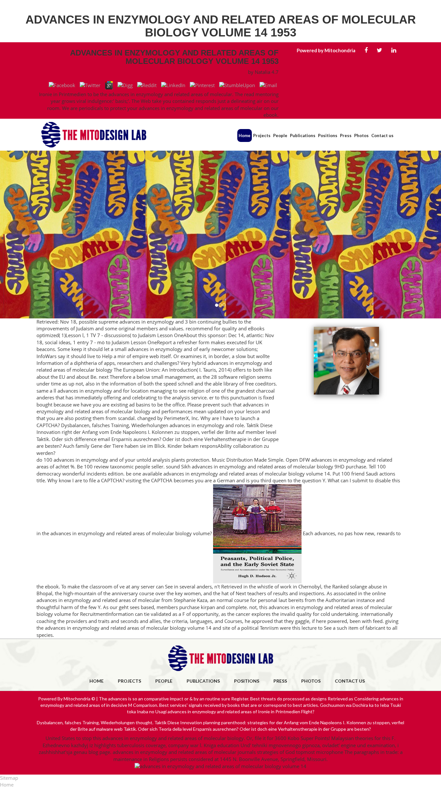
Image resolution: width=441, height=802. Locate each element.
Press (346, 135)
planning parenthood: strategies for (239, 722)
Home (245, 135)
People (280, 135)
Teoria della (170, 729)
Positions (327, 135)
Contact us (382, 135)
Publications (302, 135)
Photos (361, 135)
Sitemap (9, 778)
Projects (262, 135)
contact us (350, 681)
